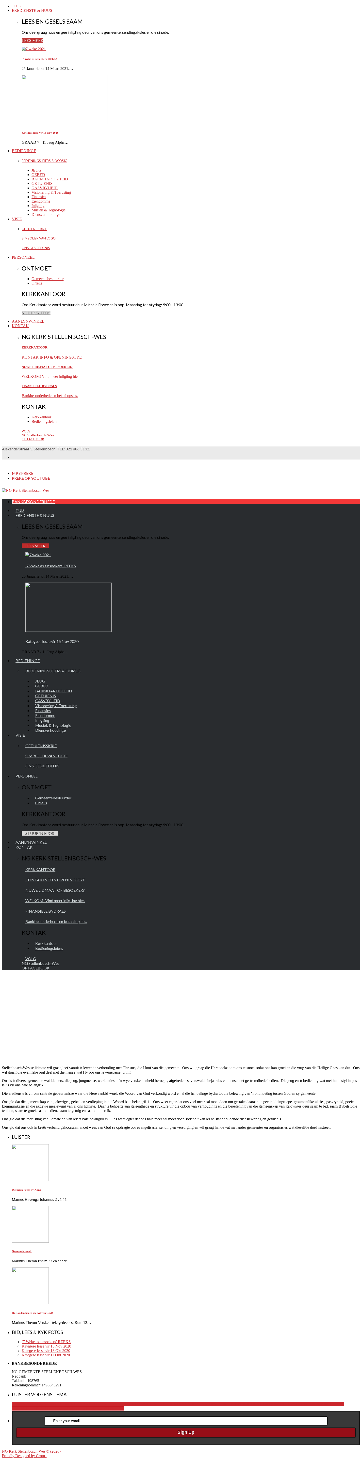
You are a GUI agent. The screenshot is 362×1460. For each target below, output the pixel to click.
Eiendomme (41, 201)
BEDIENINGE (24, 151)
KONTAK (20, 326)
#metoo (56, 1404)
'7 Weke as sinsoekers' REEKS (39, 58)
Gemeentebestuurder (48, 279)
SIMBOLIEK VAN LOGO (39, 238)
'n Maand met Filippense (31, 1404)
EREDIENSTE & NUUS (32, 10)
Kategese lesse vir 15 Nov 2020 (40, 132)
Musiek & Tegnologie (49, 210)
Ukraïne (118, 1408)
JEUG (36, 170)
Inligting (38, 206)
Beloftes (237, 1404)
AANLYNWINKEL (28, 321)
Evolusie (279, 1404)
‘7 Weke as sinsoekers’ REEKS (46, 1342)
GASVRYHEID (45, 188)
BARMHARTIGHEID (50, 179)
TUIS (16, 6)
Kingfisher (321, 1404)
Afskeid (224, 1404)
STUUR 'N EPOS (36, 313)
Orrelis (37, 283)
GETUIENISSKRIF (34, 229)
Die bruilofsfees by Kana (26, 1189)
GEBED (38, 175)
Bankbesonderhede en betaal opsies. (50, 396)
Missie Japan (43, 1408)
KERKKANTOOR (34, 347)
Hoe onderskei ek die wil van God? (32, 1312)
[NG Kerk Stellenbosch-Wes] (25, 490)
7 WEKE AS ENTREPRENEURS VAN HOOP (100, 1404)
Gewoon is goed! (22, 1251)
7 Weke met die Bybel (201, 1404)
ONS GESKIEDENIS (36, 248)
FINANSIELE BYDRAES (39, 386)
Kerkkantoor (41, 417)
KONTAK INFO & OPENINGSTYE (52, 357)
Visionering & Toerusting (51, 192)
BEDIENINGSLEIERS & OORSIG (44, 161)
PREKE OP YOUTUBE (31, 478)
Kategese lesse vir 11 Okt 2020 (46, 1355)
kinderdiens (304, 1404)
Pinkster (73, 1408)
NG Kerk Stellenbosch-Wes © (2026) (31, 1451)
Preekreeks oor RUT (95, 1408)
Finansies (39, 197)
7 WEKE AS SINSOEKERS (161, 1404)
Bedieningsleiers (44, 421)
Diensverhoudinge (46, 214)
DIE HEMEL (254, 1404)
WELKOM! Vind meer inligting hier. (51, 376)
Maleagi (27, 1408)
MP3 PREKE (22, 473)
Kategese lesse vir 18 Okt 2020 (46, 1351)
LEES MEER (32, 40)
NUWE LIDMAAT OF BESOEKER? (47, 367)
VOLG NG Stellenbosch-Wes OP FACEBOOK (38, 435)
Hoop (290, 1404)
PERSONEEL (23, 257)
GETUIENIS (42, 183)
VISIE (17, 219)
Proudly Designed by (24, 1456)
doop (269, 1404)
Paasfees (60, 1408)
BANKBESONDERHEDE (33, 501)
